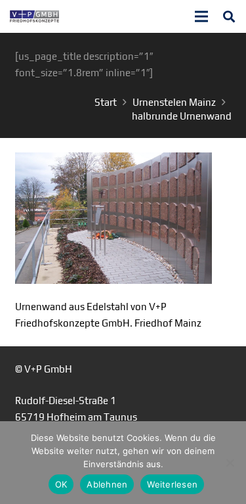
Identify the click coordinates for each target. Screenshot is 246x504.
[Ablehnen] (229, 462)
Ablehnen (107, 484)
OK (61, 484)
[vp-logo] (34, 16)
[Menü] (201, 16)
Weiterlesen (172, 484)
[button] (229, 16)
